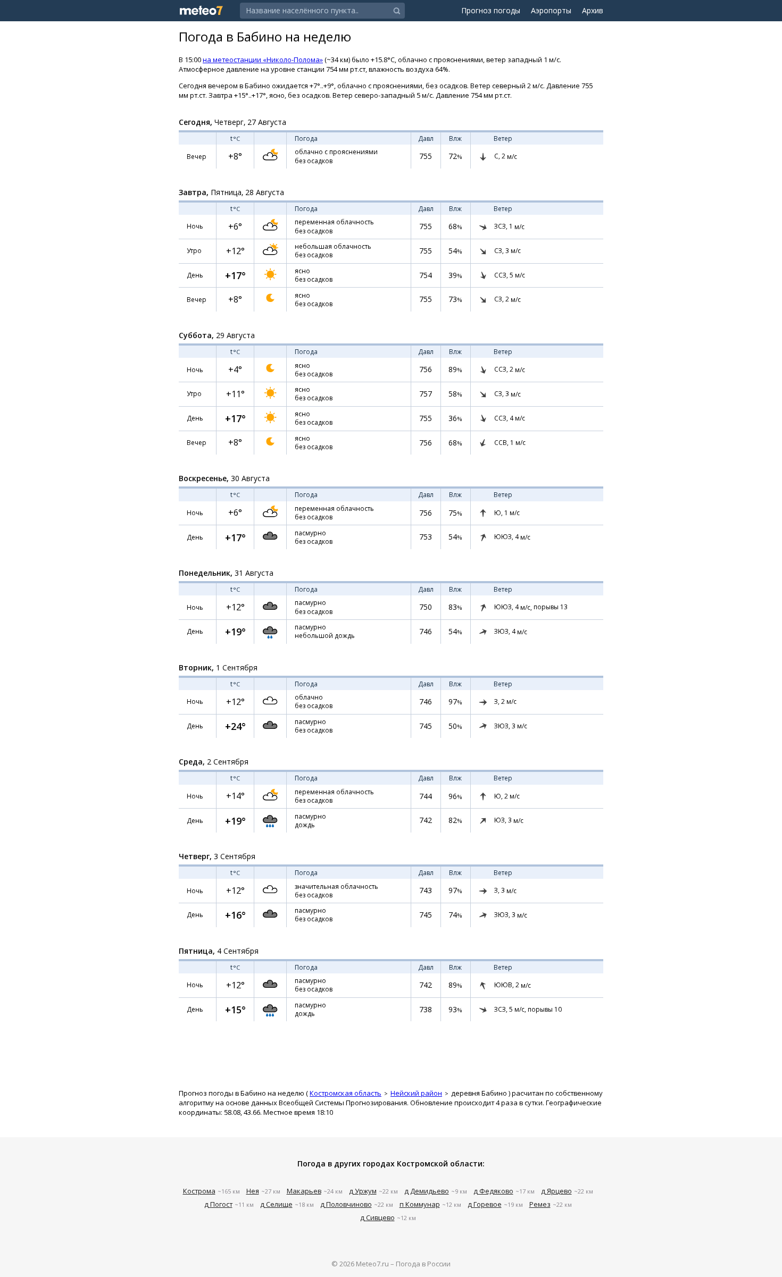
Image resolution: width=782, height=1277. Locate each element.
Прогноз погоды (490, 10)
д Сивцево (377, 1217)
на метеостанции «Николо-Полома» (263, 59)
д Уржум (363, 1191)
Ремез (540, 1204)
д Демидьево (426, 1191)
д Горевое (485, 1204)
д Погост (218, 1204)
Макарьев (304, 1191)
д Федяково (493, 1191)
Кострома (199, 1191)
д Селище (276, 1204)
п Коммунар (420, 1204)
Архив (592, 10)
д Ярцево (556, 1191)
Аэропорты (551, 10)
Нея (252, 1191)
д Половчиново (346, 1204)
